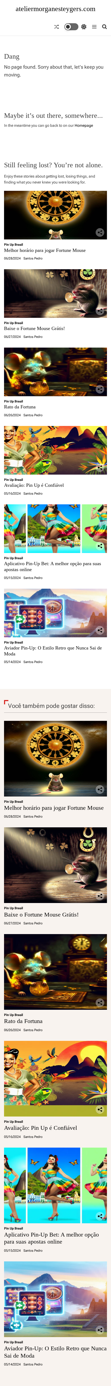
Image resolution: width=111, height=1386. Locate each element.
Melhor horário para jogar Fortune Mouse (45, 250)
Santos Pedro (33, 258)
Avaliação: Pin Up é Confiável (34, 485)
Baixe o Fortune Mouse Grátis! (34, 328)
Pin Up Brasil (13, 244)
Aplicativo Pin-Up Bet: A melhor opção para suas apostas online (51, 1238)
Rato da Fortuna (20, 406)
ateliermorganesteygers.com (55, 8)
